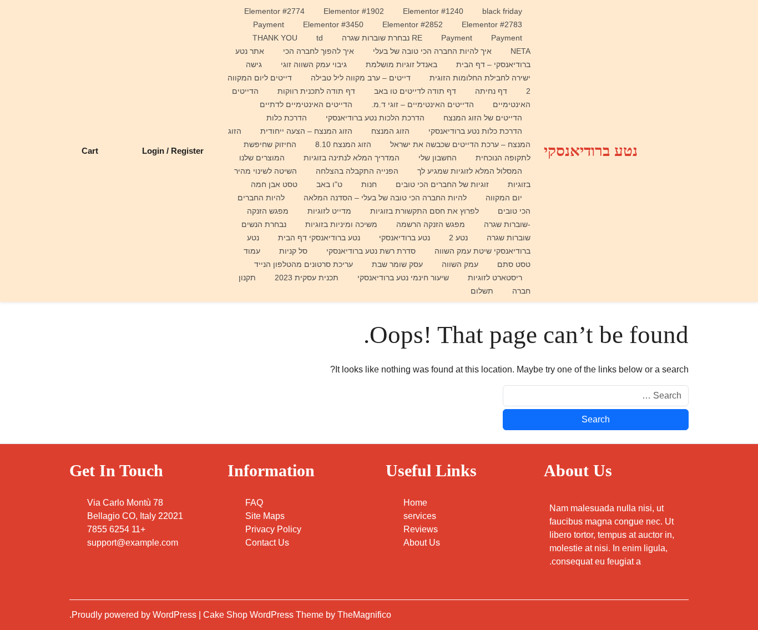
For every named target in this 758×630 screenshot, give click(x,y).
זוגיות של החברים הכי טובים (442, 184)
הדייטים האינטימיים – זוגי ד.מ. (422, 104)
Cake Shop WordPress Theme (264, 614)
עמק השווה (460, 264)
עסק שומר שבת (397, 264)
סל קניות (293, 250)
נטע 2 (458, 237)
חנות (369, 184)
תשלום (482, 290)
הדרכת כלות (286, 117)
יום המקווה (504, 197)
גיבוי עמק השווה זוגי (314, 64)
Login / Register (173, 150)
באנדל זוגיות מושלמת (401, 64)
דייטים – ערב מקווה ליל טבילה (361, 77)
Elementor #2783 (492, 24)
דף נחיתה (491, 91)
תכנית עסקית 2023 (306, 277)
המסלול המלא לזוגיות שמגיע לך (469, 171)
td (319, 37)
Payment (268, 24)
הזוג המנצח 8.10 (343, 144)
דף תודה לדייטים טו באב (415, 91)
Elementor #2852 (412, 24)
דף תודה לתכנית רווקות (316, 91)
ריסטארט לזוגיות (495, 277)
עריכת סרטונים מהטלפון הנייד (303, 264)
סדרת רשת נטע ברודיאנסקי (371, 250)
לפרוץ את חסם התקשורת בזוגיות (424, 210)
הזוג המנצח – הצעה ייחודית (306, 131)
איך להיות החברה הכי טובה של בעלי (432, 51)
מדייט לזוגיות (329, 210)
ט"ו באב (329, 184)
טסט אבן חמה (274, 184)
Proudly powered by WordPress (135, 614)
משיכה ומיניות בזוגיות (341, 224)
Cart (90, 150)
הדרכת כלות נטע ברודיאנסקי (475, 131)
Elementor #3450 (333, 24)
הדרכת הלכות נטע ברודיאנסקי (375, 117)
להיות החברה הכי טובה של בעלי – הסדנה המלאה (385, 197)
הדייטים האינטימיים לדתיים (306, 104)
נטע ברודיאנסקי (591, 150)
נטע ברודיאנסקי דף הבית (319, 237)
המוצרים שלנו (262, 157)
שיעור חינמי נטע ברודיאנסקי (403, 277)
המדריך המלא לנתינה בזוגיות (352, 157)
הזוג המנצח (390, 131)
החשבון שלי (437, 157)
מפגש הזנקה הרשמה (430, 224)
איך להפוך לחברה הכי (318, 51)
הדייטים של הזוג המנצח (482, 117)
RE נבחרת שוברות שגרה (382, 37)
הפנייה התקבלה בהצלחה (357, 171)
